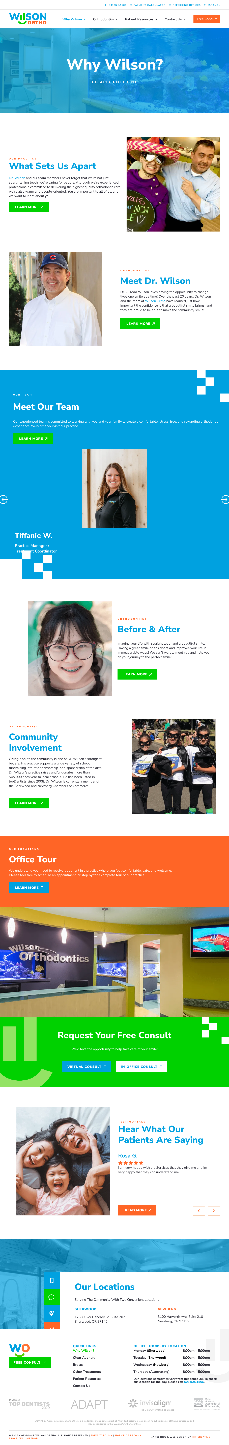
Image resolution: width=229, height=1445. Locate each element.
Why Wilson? (83, 1350)
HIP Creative (201, 1436)
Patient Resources (139, 19)
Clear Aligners (84, 1357)
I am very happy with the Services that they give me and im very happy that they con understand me (162, 1169)
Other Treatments (87, 1371)
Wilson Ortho (155, 301)
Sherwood (156, 1350)
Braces (78, 1364)
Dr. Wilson (17, 178)
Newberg (161, 1364)
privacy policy (101, 1435)
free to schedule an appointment (51, 875)
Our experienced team (30, 421)
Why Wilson (72, 19)
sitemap (32, 1438)
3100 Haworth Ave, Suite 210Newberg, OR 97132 (180, 1318)
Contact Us (173, 19)
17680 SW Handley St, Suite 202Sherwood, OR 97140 (100, 1319)
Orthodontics (103, 19)
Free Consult (207, 19)
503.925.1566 (194, 1382)
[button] (214, 1210)
